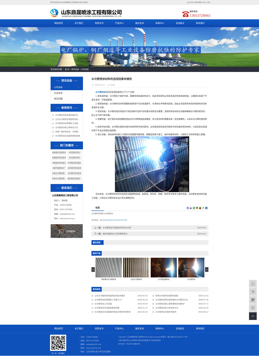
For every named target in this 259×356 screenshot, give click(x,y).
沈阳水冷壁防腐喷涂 (59, 173)
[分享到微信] (194, 208)
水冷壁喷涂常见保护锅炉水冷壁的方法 (68, 115)
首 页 (67, 69)
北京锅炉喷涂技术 (74, 168)
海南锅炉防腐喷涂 (59, 152)
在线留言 (180, 23)
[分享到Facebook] (206, 208)
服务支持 (139, 23)
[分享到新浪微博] (191, 208)
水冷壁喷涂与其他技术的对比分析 (117, 228)
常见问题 (58, 99)
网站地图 (198, 2)
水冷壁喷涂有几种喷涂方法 (66, 127)
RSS (204, 2)
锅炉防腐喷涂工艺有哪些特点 (115, 234)
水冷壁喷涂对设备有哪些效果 (67, 136)
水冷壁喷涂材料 (97, 213)
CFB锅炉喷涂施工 (74, 163)
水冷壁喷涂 (108, 213)
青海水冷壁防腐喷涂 (59, 179)
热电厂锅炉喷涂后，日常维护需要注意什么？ (68, 132)
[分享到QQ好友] (197, 208)
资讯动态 (75, 69)
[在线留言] (253, 308)
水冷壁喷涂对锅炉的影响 (166, 312)
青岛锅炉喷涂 (74, 152)
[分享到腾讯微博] (203, 208)
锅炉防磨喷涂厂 (59, 168)
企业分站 (190, 2)
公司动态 (85, 69)
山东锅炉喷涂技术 (74, 173)
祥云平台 (129, 344)
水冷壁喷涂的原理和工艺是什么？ (68, 123)
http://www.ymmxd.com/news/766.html (113, 220)
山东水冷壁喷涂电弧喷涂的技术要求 (68, 119)
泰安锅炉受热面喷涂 (74, 179)
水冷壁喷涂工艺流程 (103, 304)
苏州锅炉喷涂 (74, 158)
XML (208, 2)
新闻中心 (160, 23)
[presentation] (93, 269)
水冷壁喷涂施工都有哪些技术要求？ (171, 304)
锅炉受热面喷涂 (144, 340)
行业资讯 (58, 93)
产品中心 (119, 23)
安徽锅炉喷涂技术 (59, 158)
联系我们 (200, 23)
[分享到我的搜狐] (200, 208)
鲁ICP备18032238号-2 (175, 337)
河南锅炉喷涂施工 (59, 163)
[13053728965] (253, 292)
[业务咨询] (253, 284)
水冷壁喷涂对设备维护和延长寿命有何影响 (113, 312)
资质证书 (99, 23)
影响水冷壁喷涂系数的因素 (167, 296)
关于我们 (79, 23)
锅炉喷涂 (126, 340)
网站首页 (58, 23)
